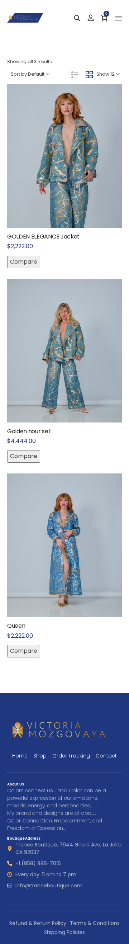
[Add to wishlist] (72, 171)
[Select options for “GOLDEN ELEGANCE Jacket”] (57, 171)
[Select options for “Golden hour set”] (57, 366)
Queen (16, 626)
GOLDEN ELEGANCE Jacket (43, 236)
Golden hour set (29, 431)
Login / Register (91, 18)
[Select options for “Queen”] (57, 560)
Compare (23, 262)
